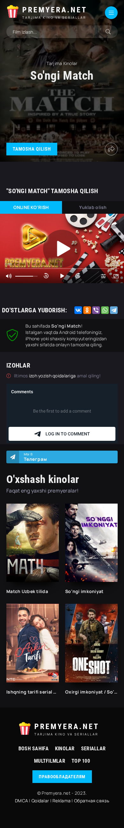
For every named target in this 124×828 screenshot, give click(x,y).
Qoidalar (40, 801)
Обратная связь (91, 801)
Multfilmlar (49, 761)
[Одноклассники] (87, 310)
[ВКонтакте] (78, 310)
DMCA (21, 801)
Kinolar (65, 749)
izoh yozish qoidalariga (53, 376)
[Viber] (96, 310)
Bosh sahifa (33, 749)
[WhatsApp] (105, 310)
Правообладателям (62, 776)
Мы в (35, 457)
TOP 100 (81, 761)
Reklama (61, 801)
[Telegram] (114, 310)
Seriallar (93, 749)
